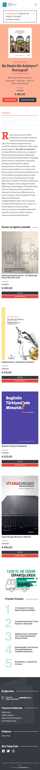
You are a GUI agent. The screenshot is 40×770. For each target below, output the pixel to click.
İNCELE (20, 293)
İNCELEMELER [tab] (8, 122)
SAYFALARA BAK (27, 100)
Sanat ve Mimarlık (20, 62)
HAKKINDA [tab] (6, 113)
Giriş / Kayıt (6, 736)
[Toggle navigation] (35, 4)
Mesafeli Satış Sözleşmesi (11, 718)
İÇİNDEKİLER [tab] (7, 118)
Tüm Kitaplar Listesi (9, 721)
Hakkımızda (6, 712)
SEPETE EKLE (10, 100)
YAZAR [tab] (4, 127)
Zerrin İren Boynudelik (20, 73)
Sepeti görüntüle (12, 13)
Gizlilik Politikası (7, 715)
